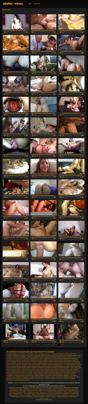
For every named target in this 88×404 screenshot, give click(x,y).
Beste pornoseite (36, 395)
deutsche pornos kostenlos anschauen (32, 360)
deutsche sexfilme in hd (25, 363)
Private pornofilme (21, 392)
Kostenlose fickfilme (39, 396)
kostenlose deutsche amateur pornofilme (65, 372)
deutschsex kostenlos (41, 364)
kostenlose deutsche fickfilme (35, 374)
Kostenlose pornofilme (25, 395)
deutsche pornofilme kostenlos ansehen (55, 357)
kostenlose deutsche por (22, 377)
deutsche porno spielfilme (19, 357)
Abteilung (37, 3)
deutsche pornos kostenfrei (69, 358)
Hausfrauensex (57, 393)
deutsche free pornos (32, 354)
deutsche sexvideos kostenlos (72, 363)
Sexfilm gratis (75, 393)
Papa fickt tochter (20, 396)
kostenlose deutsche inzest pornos (23, 375)
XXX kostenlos (59, 392)
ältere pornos (43, 392)
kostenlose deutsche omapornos (61, 375)
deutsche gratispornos (58, 354)
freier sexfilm (74, 367)
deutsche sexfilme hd (12, 363)
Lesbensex (72, 395)
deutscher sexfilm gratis (28, 364)
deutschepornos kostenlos (14, 364)
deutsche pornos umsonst (23, 361)
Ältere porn (49, 387)
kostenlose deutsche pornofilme (71, 377)
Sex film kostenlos (38, 390)
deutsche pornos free (12, 358)
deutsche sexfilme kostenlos (40, 363)
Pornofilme (33, 387)
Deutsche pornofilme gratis (8, 3)
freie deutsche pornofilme (51, 367)
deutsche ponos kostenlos (65, 355)
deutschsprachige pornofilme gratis (20, 366)
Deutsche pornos (73, 390)
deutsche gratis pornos (45, 354)
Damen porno (43, 389)
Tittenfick (36, 389)
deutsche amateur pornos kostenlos (16, 354)
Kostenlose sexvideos (33, 392)
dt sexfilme (40, 367)
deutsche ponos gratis (52, 355)
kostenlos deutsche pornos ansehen (55, 370)
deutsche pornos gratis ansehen (52, 358)
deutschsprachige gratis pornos (56, 364)
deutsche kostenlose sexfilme (37, 355)
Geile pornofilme (41, 387)
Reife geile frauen (28, 389)
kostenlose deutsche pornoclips (53, 377)
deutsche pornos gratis (37, 358)
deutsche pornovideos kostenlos (57, 361)
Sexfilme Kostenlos (52, 389)
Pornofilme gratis (72, 396)
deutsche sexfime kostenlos (55, 363)
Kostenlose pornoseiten (16, 389)
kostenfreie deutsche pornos (36, 370)
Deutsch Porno (46, 395)
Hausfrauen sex (43, 398)
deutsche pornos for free (73, 357)
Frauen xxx (13, 392)
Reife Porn (12, 387)
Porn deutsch (74, 387)
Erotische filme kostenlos (25, 390)
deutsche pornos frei (24, 358)
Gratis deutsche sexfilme (50, 390)
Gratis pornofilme (13, 395)
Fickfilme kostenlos (62, 396)
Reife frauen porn (55, 395)
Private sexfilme (68, 392)
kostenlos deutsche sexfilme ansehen (43, 372)
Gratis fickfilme (65, 395)
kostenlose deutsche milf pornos (42, 375)
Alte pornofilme (41, 393)
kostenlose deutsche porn (37, 377)
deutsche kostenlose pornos (20, 355)
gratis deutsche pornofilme (61, 369)
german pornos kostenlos (29, 369)
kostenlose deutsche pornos (14, 378)
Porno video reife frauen (22, 387)
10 (48, 344)
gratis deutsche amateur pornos (45, 369)
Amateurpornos (66, 393)
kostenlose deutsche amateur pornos (17, 374)
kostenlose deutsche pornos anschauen (33, 378)
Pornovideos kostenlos (30, 393)
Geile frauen (67, 387)
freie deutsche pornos (64, 367)
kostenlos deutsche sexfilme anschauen (21, 372)
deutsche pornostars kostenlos (39, 361)
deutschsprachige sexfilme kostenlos (27, 367)
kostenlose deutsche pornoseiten (54, 378)
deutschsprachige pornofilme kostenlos (41, 366)
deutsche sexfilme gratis (73, 361)
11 (51, 344)
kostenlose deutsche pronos (21, 380)
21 (56, 344)
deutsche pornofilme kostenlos (35, 357)
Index (30, 3)
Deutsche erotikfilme (50, 396)
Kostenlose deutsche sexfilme (66, 389)
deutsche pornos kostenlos (14, 360)
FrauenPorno (29, 396)
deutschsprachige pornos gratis (61, 366)
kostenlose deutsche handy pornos (53, 374)
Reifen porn (51, 392)
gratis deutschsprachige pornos (19, 370)
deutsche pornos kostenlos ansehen (53, 360)
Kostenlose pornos (58, 387)
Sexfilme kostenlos (62, 390)
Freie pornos (49, 393)
